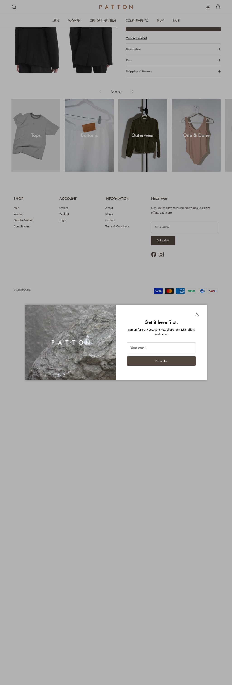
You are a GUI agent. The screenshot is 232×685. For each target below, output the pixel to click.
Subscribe (161, 361)
